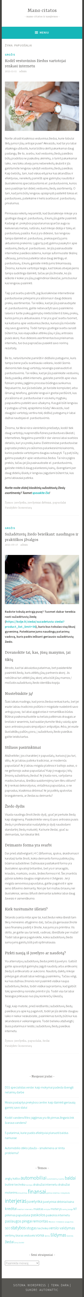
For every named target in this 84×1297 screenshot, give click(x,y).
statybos (18, 1227)
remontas (40, 1221)
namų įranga (67, 1209)
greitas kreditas (53, 1193)
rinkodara (60, 1222)
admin (23, 71)
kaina (70, 1202)
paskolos (38, 1214)
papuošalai (59, 502)
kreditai (11, 1208)
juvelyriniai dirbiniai (39, 502)
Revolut (52, 1222)
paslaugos (13, 1221)
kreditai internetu (25, 1209)
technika (42, 1228)
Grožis (10, 54)
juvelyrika (20, 502)
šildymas (58, 1235)
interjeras (16, 1200)
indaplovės (65, 1193)
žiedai (46, 1040)
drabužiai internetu (45, 1184)
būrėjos (29, 1185)
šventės (70, 1236)
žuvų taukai (19, 1242)
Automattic (48, 1290)
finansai (37, 1191)
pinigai (27, 1221)
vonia (40, 1235)
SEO (7, 1228)
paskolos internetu (58, 1215)
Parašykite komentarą (18, 507)
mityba (47, 1209)
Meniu (44, 32)
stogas (31, 1227)
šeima (47, 1236)
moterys (56, 1209)
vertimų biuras (14, 1235)
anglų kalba (12, 1178)
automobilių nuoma (55, 1179)
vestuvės (29, 1235)
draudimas (22, 1193)
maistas (38, 1209)
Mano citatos (42, 10)
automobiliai (33, 1178)
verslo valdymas (62, 1227)
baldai (70, 1178)
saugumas (69, 1222)
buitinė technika (15, 1184)
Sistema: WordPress (29, 1285)
